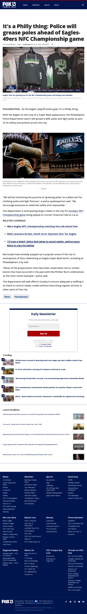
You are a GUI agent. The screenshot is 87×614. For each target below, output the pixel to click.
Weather (28, 476)
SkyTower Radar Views (30, 481)
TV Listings (28, 558)
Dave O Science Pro (75, 498)
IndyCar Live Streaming (72, 570)
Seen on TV (7, 504)
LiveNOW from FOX (31, 528)
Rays (48, 483)
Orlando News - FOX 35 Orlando (10, 554)
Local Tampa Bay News (9, 484)
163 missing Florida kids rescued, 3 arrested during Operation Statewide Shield (49, 378)
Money (49, 517)
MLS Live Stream (74, 590)
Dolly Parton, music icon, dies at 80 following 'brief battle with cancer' (28, 455)
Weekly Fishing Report (54, 493)
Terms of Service (45, 346)
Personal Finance (52, 526)
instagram (75, 602)
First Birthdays (73, 495)
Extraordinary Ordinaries (73, 489)
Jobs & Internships (31, 561)
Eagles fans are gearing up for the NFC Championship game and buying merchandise (37, 95)
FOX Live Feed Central (32, 536)
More (56, 5)
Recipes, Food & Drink (9, 538)
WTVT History (29, 563)
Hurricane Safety (30, 495)
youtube (79, 602)
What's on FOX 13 (74, 531)
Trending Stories (74, 526)
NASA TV (27, 539)
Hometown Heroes (75, 485)
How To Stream (30, 521)
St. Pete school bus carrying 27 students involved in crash (40, 369)
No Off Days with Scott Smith (52, 489)
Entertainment (75, 517)
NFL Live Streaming (75, 556)
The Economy (51, 529)
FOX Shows (72, 529)
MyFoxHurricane (30, 501)
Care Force (7, 544)
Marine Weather (30, 490)
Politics (5, 495)
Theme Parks (7, 531)
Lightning (49, 485)
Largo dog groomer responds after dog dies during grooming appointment (30, 444)
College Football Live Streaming (75, 560)
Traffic (70, 480)
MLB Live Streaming (75, 563)
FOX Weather (29, 504)
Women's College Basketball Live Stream (74, 582)
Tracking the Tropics (31, 498)
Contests (71, 534)
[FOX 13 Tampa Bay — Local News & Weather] (10, 5)
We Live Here (9, 517)
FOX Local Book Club (75, 523)
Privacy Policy (46, 344)
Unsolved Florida (9, 501)
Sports (49, 476)
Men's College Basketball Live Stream (73, 576)
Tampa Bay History (10, 542)
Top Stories (7, 480)
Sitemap (6, 512)
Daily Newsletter (9, 509)
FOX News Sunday (9, 506)
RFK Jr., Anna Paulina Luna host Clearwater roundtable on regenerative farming (49, 396)
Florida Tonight (8, 523)
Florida (5, 487)
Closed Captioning (31, 566)
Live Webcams (29, 487)
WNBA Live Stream (75, 587)
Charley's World (73, 483)
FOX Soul (27, 534)
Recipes (71, 493)
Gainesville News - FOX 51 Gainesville (9, 559)
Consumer (6, 490)
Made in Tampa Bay (10, 534)
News (19, 44)
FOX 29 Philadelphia (9, 44)
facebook (66, 602)
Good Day (73, 476)
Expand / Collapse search (83, 5)
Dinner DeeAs (8, 526)
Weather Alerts (29, 493)
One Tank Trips (8, 529)
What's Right (7, 521)
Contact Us (28, 574)
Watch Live (30, 517)
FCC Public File (29, 569)
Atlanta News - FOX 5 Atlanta (10, 564)
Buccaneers (50, 480)
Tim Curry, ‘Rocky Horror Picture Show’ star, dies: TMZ (22, 424)
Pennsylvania (21, 296)
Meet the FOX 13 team (30, 554)
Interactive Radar (30, 485)
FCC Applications (30, 572)
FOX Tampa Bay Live (32, 542)
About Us (29, 550)
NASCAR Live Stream (75, 566)
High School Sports (53, 495)
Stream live (50, 556)
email (83, 602)
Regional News (10, 550)
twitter (70, 602)
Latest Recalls (51, 523)
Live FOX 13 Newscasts (28, 524)
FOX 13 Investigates (10, 498)
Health (5, 493)
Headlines (71, 521)
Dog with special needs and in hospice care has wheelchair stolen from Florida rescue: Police (36, 434)
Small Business (51, 531)
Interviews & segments (50, 560)
